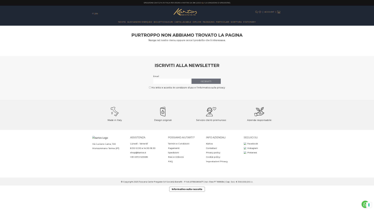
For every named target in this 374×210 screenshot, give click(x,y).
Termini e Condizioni (178, 143)
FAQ (170, 161)
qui (203, 3)
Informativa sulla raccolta (187, 189)
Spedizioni (173, 152)
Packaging (209, 22)
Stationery (249, 22)
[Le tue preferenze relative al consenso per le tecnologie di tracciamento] (369, 205)
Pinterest (252, 152)
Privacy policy (213, 152)
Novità (122, 22)
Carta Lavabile (182, 22)
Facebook (252, 143)
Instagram (252, 148)
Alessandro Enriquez (139, 22)
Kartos (209, 143)
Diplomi (197, 22)
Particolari (222, 22)
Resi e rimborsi (176, 157)
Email (156, 76)
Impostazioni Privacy (217, 161)
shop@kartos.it (138, 152)
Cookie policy (213, 157)
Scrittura (236, 22)
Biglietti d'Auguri (163, 22)
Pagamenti (174, 148)
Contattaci (211, 148)
